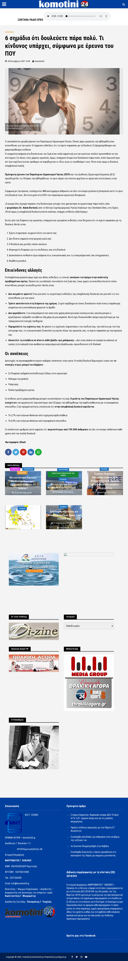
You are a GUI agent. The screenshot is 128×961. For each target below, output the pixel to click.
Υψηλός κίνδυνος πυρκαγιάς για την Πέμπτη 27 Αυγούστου (23, 515)
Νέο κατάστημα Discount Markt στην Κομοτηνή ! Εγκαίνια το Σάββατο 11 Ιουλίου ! (23, 483)
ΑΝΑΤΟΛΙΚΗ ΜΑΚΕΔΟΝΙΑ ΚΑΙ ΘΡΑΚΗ (63, 474)
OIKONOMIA (28, 469)
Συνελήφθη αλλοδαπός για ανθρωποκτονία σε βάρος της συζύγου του (64, 515)
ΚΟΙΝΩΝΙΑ (9, 32)
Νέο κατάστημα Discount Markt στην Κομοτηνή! (63, 486)
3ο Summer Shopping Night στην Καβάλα (90, 846)
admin (63, 496)
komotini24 (39, 61)
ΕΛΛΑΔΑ (63, 479)
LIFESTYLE (15, 469)
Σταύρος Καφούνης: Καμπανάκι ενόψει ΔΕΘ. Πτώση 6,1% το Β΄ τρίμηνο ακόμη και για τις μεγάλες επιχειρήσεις (105, 481)
